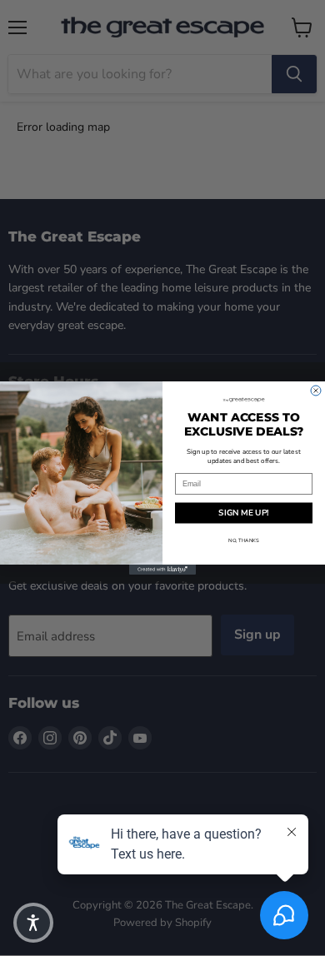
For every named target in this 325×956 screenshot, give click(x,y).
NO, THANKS (243, 540)
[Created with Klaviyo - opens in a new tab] (162, 570)
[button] (33, 923)
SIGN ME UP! (243, 513)
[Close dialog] (316, 391)
